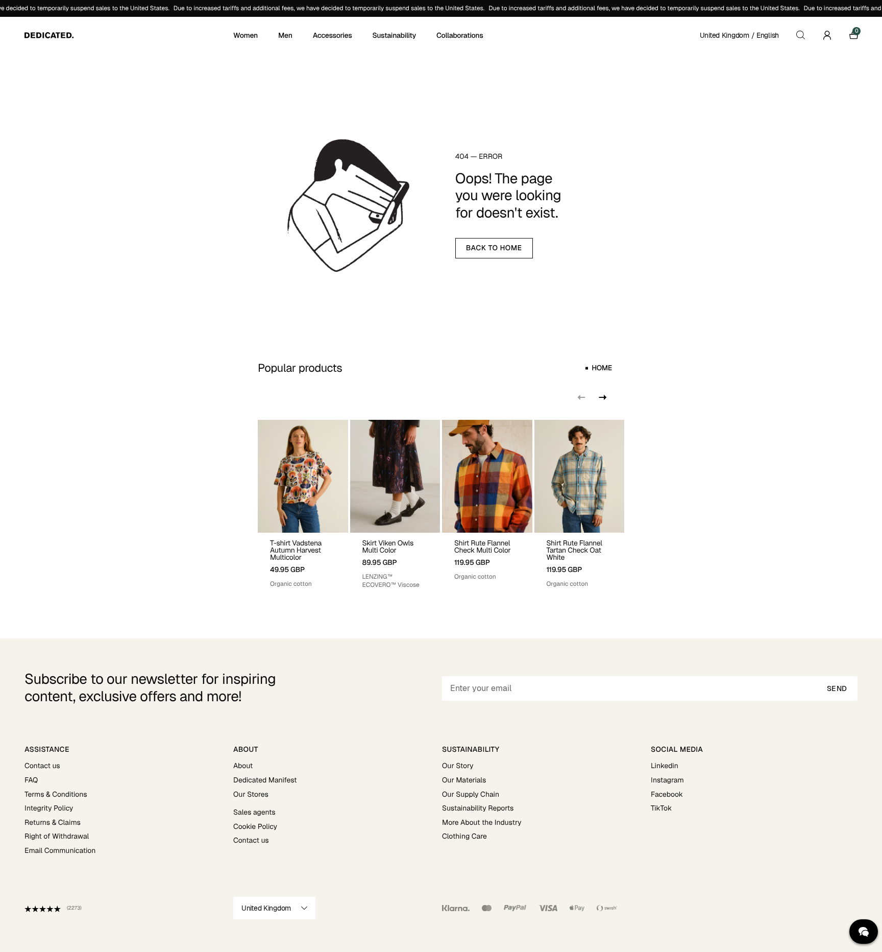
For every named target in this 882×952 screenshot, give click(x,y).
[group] (303, 504)
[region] (441, 504)
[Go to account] (827, 35)
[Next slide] (602, 397)
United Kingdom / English (739, 35)
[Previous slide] (581, 397)
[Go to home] (127, 35)
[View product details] (303, 560)
